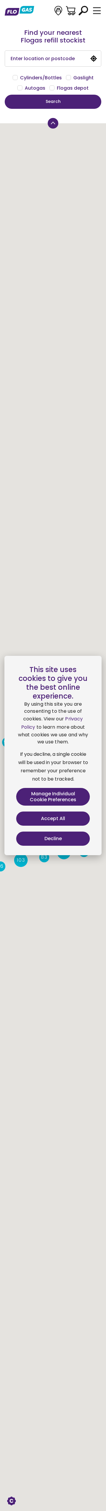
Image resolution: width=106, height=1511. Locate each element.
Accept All (53, 818)
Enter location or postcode (43, 58)
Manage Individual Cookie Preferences (53, 796)
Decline (53, 838)
